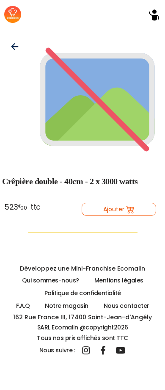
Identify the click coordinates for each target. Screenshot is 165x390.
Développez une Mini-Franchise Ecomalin (82, 268)
